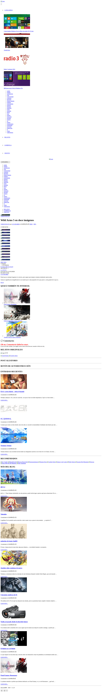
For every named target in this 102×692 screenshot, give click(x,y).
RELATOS (7, 137)
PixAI (2, 282)
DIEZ (31, 224)
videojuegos (10, 132)
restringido (9, 125)
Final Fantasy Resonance (9, 675)
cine (8, 95)
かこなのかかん (6, 418)
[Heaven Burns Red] (22, 462)
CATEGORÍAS (8, 10)
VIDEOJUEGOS (5, 216)
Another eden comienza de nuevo (11, 568)
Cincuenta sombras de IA (9, 595)
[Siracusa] (91, 462)
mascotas (9, 116)
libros (8, 112)
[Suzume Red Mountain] (82, 462)
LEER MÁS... (4, 400)
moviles (9, 118)
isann (8, 109)
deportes (9, 99)
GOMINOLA (8, 145)
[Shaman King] (42, 462)
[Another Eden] (51, 462)
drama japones (10, 101)
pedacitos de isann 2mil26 (9, 541)
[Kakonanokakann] (33, 462)
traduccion (9, 128)
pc (7, 121)
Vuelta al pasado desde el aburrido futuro (14, 622)
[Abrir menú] (1, 4)
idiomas (9, 106)
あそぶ (3, 487)
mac (8, 114)
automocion (10, 94)
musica (9, 119)
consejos (9, 98)
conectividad (10, 96)
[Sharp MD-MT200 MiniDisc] (9, 463)
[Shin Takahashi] (21, 463)
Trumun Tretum (6, 445)
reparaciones (10, 124)
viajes (8, 131)
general (9, 105)
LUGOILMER (16, 224)
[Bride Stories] (71, 462)
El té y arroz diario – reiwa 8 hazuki (12, 391)
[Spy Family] (4, 462)
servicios (9, 126)
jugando (9, 111)
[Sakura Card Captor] (61, 462)
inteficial (9, 108)
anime (8, 91)
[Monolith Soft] (12, 462)
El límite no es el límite (8, 648)
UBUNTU (7, 153)
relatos (8, 122)
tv (7, 129)
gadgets (9, 102)
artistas (8, 92)
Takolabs (4, 514)
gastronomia (10, 104)
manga (8, 115)
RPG (35, 224)
